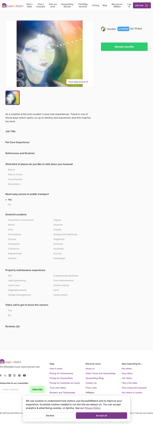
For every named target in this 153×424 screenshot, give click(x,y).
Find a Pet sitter (129, 383)
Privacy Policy (92, 407)
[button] (50, 54)
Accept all (101, 415)
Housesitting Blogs (95, 378)
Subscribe (37, 389)
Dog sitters (127, 373)
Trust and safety (58, 387)
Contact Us (91, 383)
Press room (91, 387)
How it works (56, 368)
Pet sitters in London (132, 392)
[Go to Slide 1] (12, 98)
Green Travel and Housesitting (100, 373)
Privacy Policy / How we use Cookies (137, 413)
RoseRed (111, 29)
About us (90, 368)
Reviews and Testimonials (62, 392)
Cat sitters (127, 378)
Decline (50, 415)
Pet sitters (127, 368)
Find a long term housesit (134, 387)
